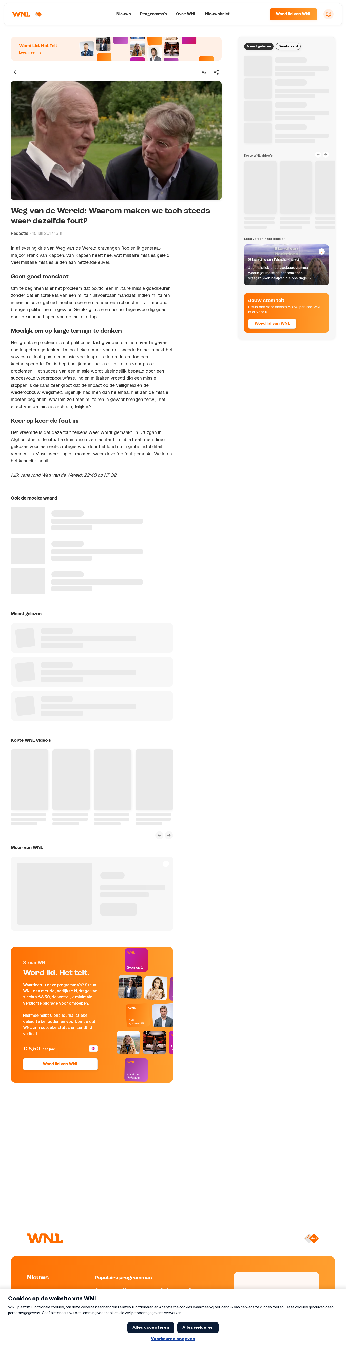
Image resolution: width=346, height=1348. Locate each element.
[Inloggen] (328, 14)
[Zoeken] (259, 14)
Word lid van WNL (293, 14)
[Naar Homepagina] (27, 14)
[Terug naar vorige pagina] (16, 72)
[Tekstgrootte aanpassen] (204, 72)
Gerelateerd (288, 46)
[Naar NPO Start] (311, 1238)
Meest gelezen (259, 46)
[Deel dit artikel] (217, 72)
